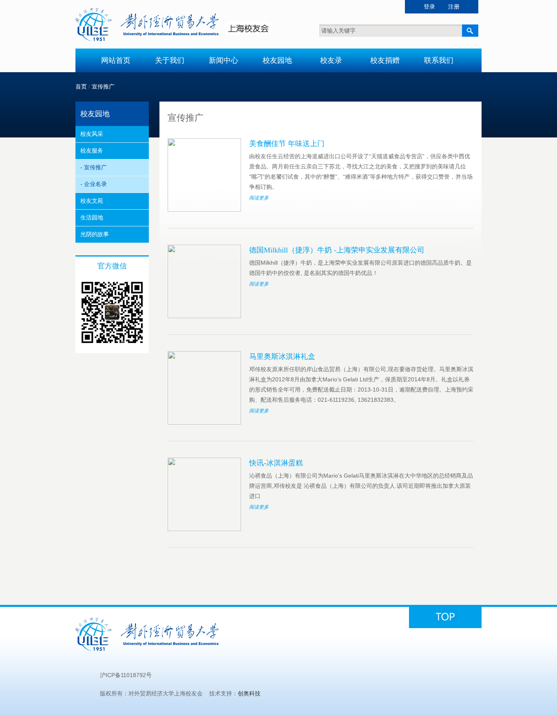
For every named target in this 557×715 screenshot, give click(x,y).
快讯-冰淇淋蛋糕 (276, 463)
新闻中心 (223, 60)
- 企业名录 (93, 184)
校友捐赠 (385, 60)
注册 (454, 6)
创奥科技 (249, 693)
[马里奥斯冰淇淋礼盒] (204, 422)
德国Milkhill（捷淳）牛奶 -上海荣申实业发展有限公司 (336, 250)
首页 (81, 86)
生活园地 (91, 217)
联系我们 (438, 60)
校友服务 (91, 150)
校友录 (331, 60)
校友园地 (277, 60)
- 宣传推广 (93, 167)
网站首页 (115, 60)
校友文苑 (91, 200)
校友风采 (91, 134)
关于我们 (169, 60)
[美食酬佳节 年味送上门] (204, 209)
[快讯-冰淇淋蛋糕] (204, 529)
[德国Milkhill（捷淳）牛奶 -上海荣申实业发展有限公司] (204, 316)
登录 (429, 6)
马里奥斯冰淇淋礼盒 (282, 356)
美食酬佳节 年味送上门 (287, 143)
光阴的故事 (94, 234)
